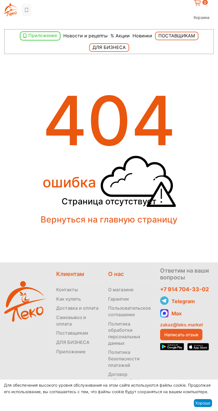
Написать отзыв (181, 334)
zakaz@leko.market (181, 324)
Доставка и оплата (77, 308)
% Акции (120, 35)
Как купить (68, 299)
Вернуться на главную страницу (109, 219)
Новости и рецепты (85, 35)
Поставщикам (176, 35)
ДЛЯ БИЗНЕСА (72, 342)
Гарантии (118, 299)
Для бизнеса (109, 47)
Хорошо (202, 403)
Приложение (42, 35)
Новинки (142, 35)
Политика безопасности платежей (124, 358)
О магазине (120, 289)
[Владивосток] (5, 24)
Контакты (67, 289)
